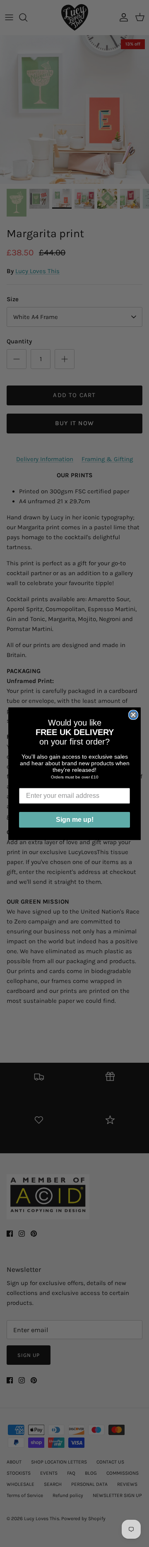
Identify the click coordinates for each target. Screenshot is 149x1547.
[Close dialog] (133, 715)
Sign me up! (75, 819)
